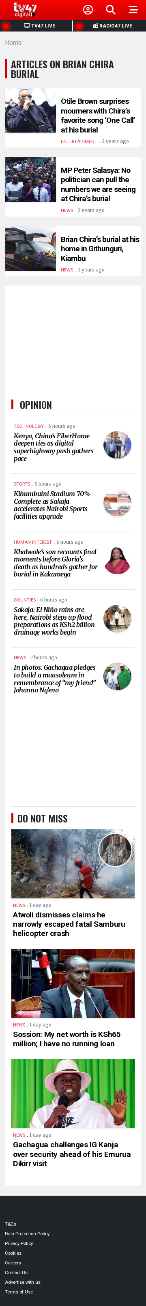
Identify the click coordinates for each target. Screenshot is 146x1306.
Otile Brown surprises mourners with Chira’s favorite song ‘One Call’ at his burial (98, 116)
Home (13, 42)
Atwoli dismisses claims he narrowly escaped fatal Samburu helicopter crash (69, 924)
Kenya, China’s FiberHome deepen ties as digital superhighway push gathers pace (53, 447)
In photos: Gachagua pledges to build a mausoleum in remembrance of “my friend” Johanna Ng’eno (55, 678)
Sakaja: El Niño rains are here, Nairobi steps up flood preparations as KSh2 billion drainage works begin (54, 621)
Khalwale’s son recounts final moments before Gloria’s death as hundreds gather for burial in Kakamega (55, 563)
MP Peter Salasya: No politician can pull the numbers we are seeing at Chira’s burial (98, 185)
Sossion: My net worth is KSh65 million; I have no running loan (66, 1039)
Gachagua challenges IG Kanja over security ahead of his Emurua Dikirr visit (72, 1154)
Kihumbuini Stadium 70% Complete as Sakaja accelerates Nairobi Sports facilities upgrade (52, 505)
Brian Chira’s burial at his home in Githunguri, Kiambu (100, 249)
